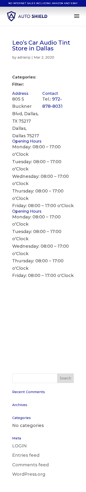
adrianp (24, 57)
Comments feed (30, 465)
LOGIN (19, 446)
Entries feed (25, 455)
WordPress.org (28, 474)
